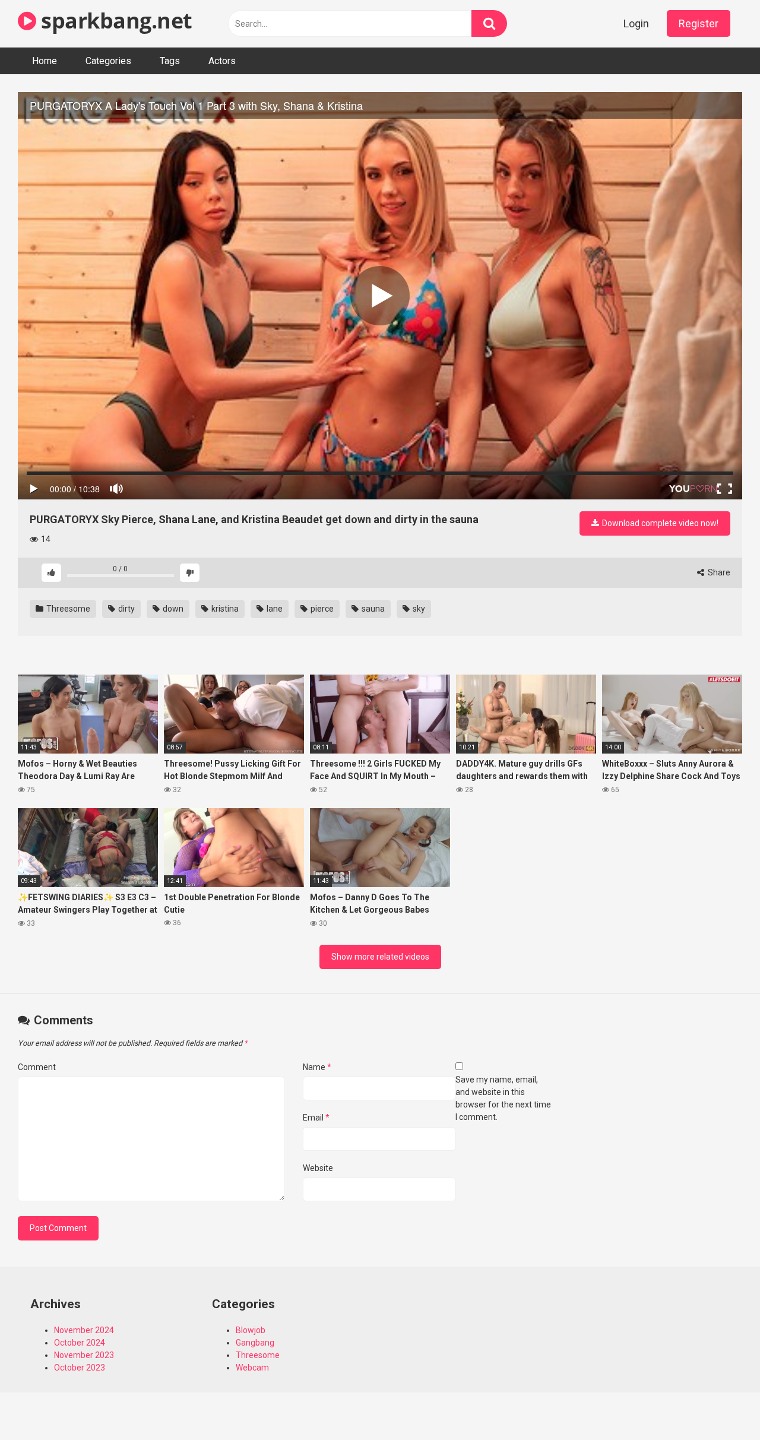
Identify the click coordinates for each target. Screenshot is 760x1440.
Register (698, 23)
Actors (222, 61)
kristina (224, 608)
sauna (372, 608)
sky (418, 608)
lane (274, 608)
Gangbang (255, 1342)
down (172, 608)
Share (718, 572)
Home (44, 61)
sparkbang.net (114, 20)
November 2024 (84, 1330)
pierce (321, 608)
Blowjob (250, 1330)
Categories (108, 61)
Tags (170, 61)
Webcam (252, 1367)
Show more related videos (380, 956)
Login (636, 23)
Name (317, 1067)
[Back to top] (720, 1404)
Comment (37, 1067)
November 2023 (84, 1355)
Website (318, 1168)
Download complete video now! (659, 523)
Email (316, 1117)
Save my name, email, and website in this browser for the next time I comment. (503, 1098)
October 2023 (79, 1367)
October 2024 (79, 1342)
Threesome (67, 608)
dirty (125, 608)
